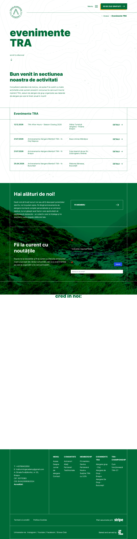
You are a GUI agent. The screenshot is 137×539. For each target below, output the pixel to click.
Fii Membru (79, 205)
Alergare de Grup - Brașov (101, 473)
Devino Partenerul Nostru (84, 467)
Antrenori (68, 461)
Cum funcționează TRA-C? (117, 467)
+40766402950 (22, 466)
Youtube (41, 532)
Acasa (106, 16)
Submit (118, 264)
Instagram (31, 532)
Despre (56, 464)
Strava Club (62, 532)
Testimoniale (69, 470)
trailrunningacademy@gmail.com (30, 469)
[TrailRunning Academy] (29, 457)
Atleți (66, 464)
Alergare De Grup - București (101, 482)
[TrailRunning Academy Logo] (16, 9)
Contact (56, 476)
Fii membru (84, 461)
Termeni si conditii (21, 520)
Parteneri (68, 467)
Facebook (51, 532)
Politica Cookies (40, 520)
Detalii (116, 125)
